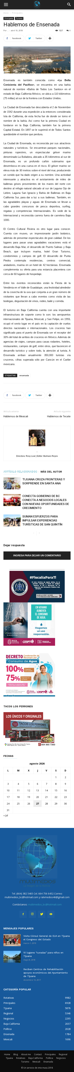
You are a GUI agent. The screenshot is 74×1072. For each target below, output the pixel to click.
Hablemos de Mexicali (15, 416)
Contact (38, 1054)
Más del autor (51, 471)
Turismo (19, 18)
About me (26, 1054)
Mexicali (36, 1061)
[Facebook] (23, 914)
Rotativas (20, 1058)
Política (49, 1058)
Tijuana (9, 1058)
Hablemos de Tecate (59, 416)
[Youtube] (50, 914)
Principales (17, 12)
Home (7, 1054)
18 (18, 797)
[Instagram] (32, 914)
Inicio (6, 12)
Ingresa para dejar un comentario (37, 555)
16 (65, 790)
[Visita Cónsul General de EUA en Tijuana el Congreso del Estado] (12, 940)
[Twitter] (41, 914)
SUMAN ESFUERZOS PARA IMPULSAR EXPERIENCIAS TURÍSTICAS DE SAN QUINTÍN (42, 520)
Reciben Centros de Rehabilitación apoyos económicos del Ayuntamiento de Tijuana (45, 973)
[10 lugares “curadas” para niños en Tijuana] (12, 957)
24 (8, 803)
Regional (63, 1054)
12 (28, 790)
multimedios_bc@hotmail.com (45, 904)
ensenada (24, 375)
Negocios (61, 1058)
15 (56, 790)
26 (28, 803)
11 (18, 790)
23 (65, 797)
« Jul (5, 815)
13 (37, 790)
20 (37, 797)
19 (28, 797)
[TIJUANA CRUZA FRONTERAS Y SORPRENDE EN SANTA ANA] (12, 483)
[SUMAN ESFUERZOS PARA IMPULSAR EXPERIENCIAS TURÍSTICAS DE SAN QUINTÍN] (12, 520)
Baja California (35, 1058)
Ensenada (48, 1061)
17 (8, 797)
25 (18, 803)
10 (8, 790)
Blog (15, 1054)
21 (46, 797)
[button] (69, 4)
